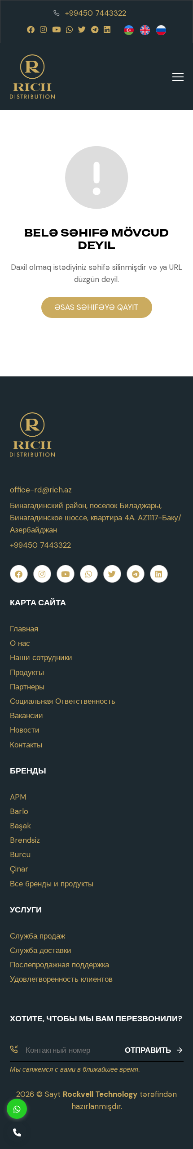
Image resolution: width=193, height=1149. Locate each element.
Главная (24, 629)
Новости (24, 730)
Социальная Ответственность (62, 701)
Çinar (19, 869)
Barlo (19, 811)
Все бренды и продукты (51, 884)
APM (18, 797)
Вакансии (26, 715)
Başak (20, 826)
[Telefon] (17, 1132)
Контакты (26, 745)
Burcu (20, 854)
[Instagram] (43, 30)
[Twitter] (82, 30)
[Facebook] (31, 30)
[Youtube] (56, 30)
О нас (20, 643)
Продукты (27, 672)
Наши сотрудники (41, 657)
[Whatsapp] (69, 30)
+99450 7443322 (95, 13)
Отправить (148, 1050)
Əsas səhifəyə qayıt (97, 307)
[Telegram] (94, 30)
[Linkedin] (107, 30)
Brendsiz (25, 840)
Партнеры (27, 687)
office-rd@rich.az (41, 490)
